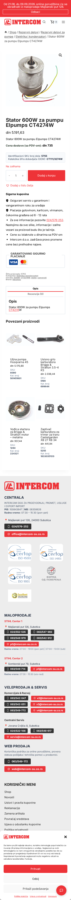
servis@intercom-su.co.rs (25, 736)
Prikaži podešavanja (35, 888)
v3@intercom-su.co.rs (49, 704)
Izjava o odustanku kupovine (22, 824)
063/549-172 (20, 761)
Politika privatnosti (16, 829)
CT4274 (14, 310)
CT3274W (25, 278)
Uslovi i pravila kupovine (20, 802)
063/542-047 (18, 698)
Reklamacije (12, 808)
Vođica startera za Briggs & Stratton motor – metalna (20, 433)
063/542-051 (17, 704)
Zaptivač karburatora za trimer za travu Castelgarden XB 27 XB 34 (50, 434)
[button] (65, 837)
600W (17, 278)
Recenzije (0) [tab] (36, 293)
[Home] (5, 32)
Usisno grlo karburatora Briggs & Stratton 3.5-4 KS (50, 365)
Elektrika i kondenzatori (29, 116)
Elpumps (17, 279)
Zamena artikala (14, 813)
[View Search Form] (44, 22)
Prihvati (35, 869)
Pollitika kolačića (21, 896)
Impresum (52, 896)
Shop (7, 792)
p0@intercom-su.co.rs (23, 644)
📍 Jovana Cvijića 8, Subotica (21, 725)
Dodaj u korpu (47, 175)
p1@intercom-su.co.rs (49, 668)
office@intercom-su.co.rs (28, 534)
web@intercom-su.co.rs (27, 768)
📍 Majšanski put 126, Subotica (22, 626)
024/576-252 (54, 220)
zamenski (42, 278)
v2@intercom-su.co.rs (50, 698)
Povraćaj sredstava (16, 819)
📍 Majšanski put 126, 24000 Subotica (27, 520)
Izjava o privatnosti (38, 896)
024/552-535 (18, 631)
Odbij (35, 879)
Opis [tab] (35, 288)
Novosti (9, 797)
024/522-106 (17, 730)
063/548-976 (18, 638)
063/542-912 (44, 638)
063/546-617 (44, 730)
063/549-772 (18, 710)
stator (33, 278)
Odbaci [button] (35, 12)
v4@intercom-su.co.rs (50, 710)
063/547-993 (44, 631)
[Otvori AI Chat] (61, 890)
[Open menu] (63, 22)
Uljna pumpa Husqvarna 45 (19, 361)
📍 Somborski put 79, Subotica (22, 663)
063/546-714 (17, 668)
